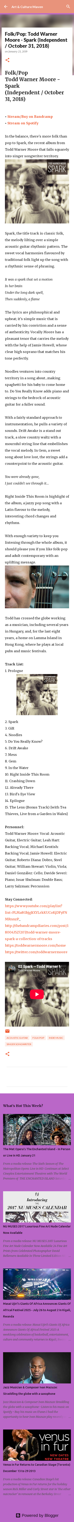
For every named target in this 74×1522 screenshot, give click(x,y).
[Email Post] (7, 1032)
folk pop (38, 1037)
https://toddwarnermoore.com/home (35, 945)
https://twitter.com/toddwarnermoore (36, 952)
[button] (7, 60)
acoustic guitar (17, 1037)
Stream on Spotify (22, 123)
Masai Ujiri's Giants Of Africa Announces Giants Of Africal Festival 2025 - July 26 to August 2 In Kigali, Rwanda (37, 1310)
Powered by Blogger (40, 1515)
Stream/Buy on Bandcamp (30, 116)
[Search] (68, 7)
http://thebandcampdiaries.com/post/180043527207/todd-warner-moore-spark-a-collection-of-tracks (36, 932)
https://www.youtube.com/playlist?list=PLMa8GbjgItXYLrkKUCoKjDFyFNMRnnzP (36, 912)
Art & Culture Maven (27, 7)
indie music (56, 1037)
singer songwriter (19, 1044)
